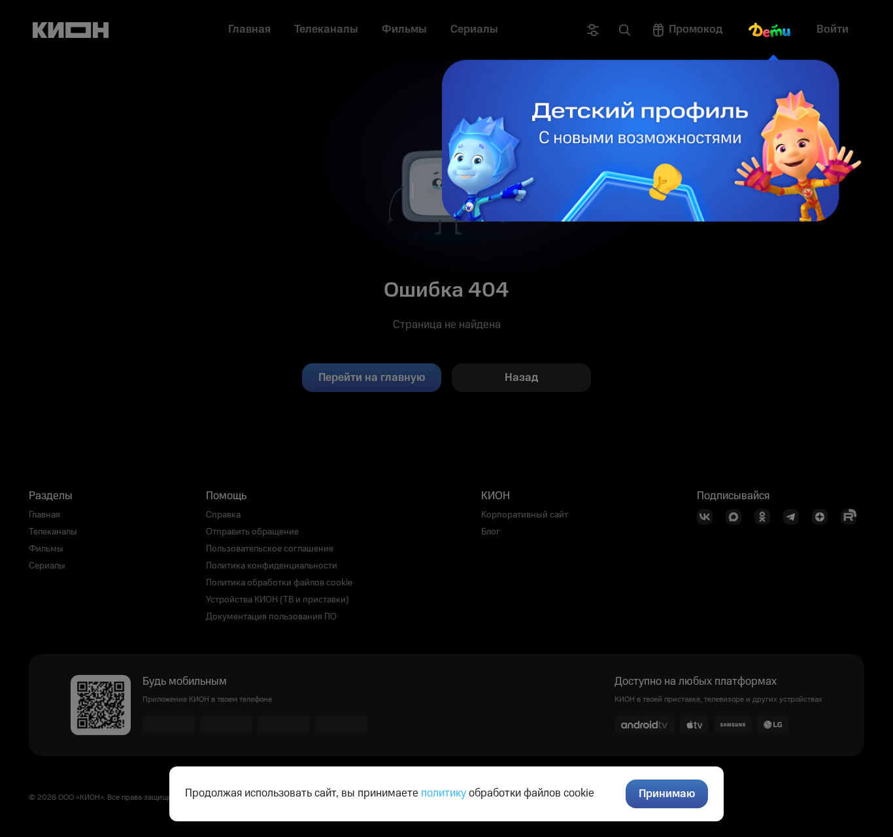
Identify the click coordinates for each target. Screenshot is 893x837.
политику (443, 793)
